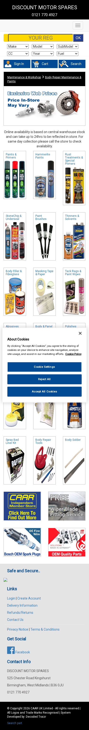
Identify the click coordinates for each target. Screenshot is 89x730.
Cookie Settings (44, 366)
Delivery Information (22, 605)
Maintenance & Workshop (24, 77)
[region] (44, 365)
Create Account (29, 598)
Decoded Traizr (36, 716)
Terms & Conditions (45, 629)
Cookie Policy (73, 354)
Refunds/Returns (20, 612)
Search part (14, 723)
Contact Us (15, 620)
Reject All (44, 379)
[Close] (80, 333)
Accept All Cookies (44, 391)
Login (11, 598)
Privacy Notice (17, 629)
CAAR (34, 708)
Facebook (22, 652)
